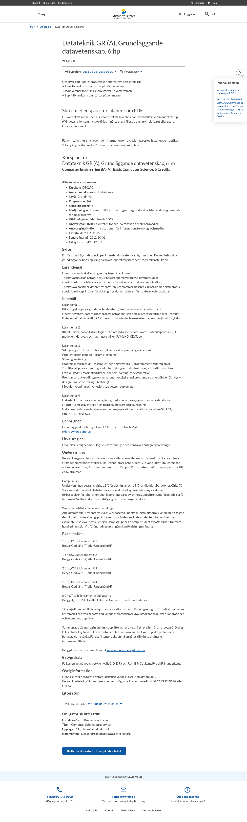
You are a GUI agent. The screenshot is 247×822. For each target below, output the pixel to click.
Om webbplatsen (152, 810)
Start (32, 26)
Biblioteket (49, 2)
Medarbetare (65, 2)
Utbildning (45, 26)
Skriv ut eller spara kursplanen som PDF (229, 91)
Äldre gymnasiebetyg (77, 431)
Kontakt (110, 810)
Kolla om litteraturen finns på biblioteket (94, 751)
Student (36, 2)
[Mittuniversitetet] (123, 14)
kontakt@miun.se (123, 796)
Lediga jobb (91, 810)
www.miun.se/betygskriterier (126, 650)
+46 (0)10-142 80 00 (60, 796)
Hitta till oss (128, 810)
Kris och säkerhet (187, 796)
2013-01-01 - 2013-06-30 (98, 71)
